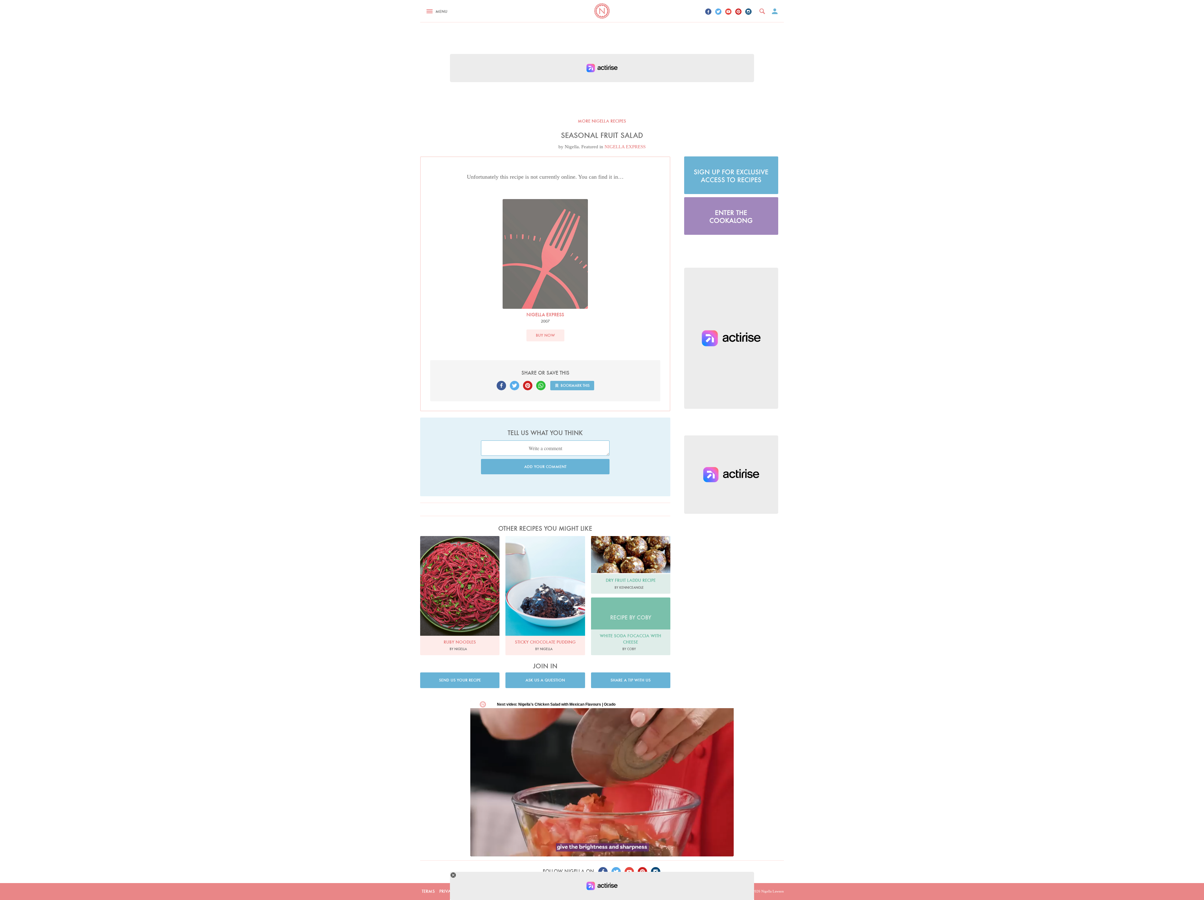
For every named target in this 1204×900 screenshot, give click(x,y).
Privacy (447, 891)
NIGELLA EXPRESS (625, 146)
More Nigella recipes (602, 121)
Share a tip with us (630, 680)
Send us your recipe (460, 680)
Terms (428, 891)
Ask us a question (545, 680)
